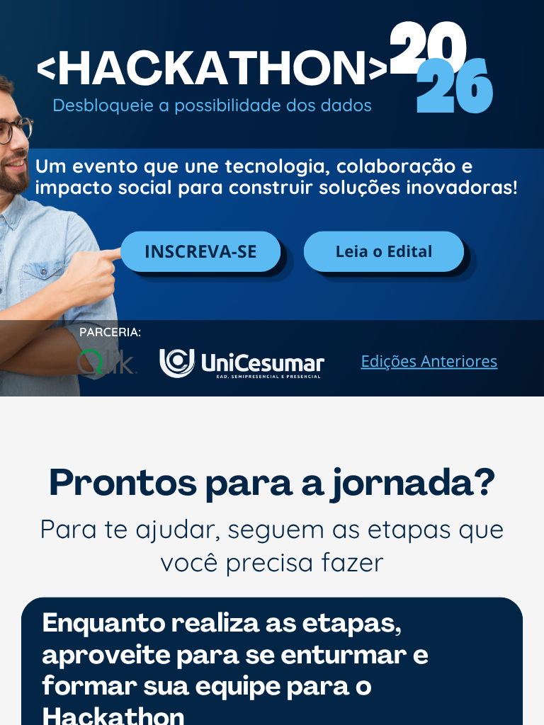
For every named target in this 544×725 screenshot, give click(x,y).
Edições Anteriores (429, 361)
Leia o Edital (383, 252)
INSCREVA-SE (200, 251)
